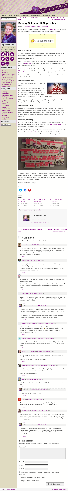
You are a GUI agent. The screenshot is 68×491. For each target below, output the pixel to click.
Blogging (4, 92)
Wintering (21, 71)
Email (21, 465)
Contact (16, 15)
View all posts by (40, 222)
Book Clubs (5, 93)
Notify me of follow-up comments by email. (33, 477)
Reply (24, 256)
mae (23, 244)
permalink (38, 210)
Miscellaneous (6, 109)
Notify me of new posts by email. (30, 480)
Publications (46, 15)
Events (4, 100)
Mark (23, 260)
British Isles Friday (7, 95)
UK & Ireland (25, 15)
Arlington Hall (27, 63)
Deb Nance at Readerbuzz (28, 276)
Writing (4, 119)
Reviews (4, 115)
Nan (23, 293)
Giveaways (5, 102)
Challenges (5, 97)
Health (4, 103)
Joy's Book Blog (10, 489)
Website (21, 468)
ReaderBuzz (51, 29)
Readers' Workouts (7, 112)
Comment (22, 447)
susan (23, 399)
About (10, 15)
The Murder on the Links (57, 124)
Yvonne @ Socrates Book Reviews (30, 365)
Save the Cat (32, 132)
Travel (53, 15)
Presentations (6, 110)
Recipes (4, 114)
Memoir (4, 107)
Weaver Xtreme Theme (60, 489)
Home (4, 15)
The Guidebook (35, 15)
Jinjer (23, 379)
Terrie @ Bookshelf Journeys (29, 323)
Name (21, 462)
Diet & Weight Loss (7, 98)
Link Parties (28, 210)
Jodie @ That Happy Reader (29, 338)
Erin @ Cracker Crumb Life (28, 351)
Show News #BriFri (7, 82)
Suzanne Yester (26, 410)
